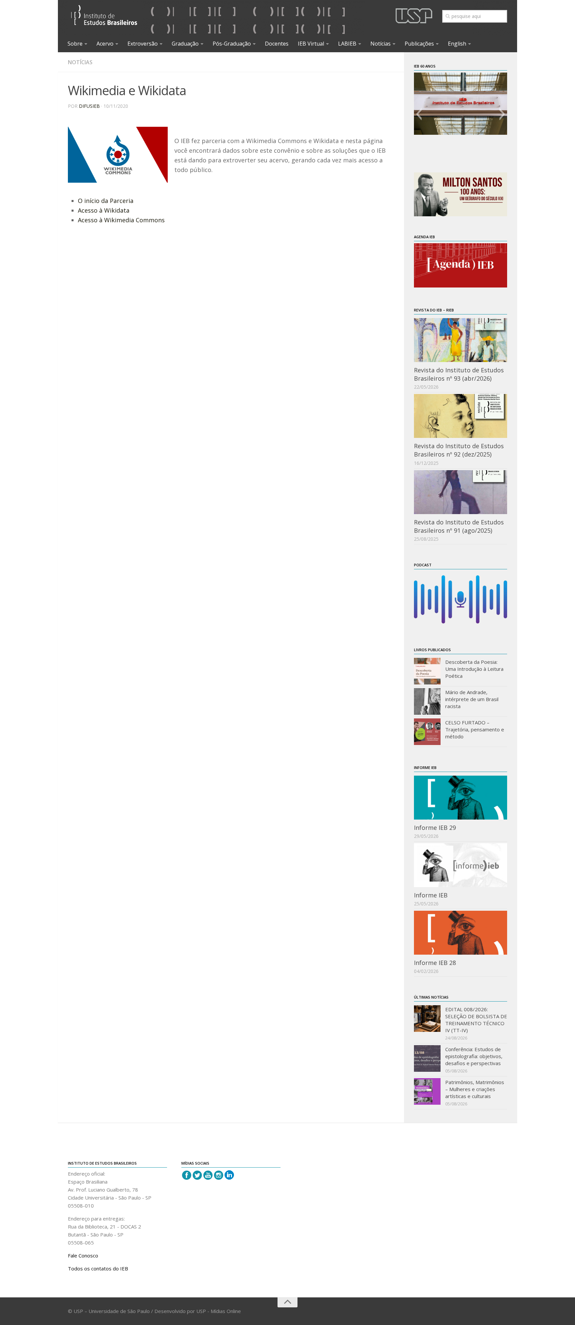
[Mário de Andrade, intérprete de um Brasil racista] (427, 701)
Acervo (104, 43)
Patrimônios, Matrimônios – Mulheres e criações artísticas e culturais (474, 1089)
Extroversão (142, 43)
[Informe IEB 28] (460, 933)
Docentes (276, 43)
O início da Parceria (105, 201)
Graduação (185, 43)
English (457, 43)
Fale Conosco (83, 1255)
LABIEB (347, 43)
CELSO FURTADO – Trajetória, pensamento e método (474, 729)
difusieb (89, 106)
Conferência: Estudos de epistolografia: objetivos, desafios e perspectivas (473, 1056)
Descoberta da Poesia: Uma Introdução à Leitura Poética (474, 669)
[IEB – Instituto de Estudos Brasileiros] (104, 18)
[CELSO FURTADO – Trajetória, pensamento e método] (427, 731)
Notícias (380, 43)
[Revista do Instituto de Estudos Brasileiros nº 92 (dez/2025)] (460, 416)
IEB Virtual (311, 43)
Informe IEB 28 (435, 963)
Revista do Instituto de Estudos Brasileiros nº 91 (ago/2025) (459, 526)
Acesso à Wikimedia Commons (121, 220)
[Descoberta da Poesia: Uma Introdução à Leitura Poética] (427, 671)
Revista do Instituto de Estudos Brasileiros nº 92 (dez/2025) (459, 450)
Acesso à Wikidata (103, 210)
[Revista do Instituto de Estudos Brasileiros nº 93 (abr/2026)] (460, 340)
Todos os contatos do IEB (98, 1268)
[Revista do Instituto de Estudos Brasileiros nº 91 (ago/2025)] (460, 492)
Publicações (419, 43)
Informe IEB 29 (435, 828)
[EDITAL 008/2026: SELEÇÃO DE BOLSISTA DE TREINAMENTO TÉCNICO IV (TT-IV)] (427, 1018)
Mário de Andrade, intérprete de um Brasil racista (471, 699)
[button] (419, 114)
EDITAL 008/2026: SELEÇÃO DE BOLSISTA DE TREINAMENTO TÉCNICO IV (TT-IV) (476, 1020)
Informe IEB (431, 895)
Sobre (75, 43)
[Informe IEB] (460, 865)
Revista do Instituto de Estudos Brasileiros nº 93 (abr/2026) (459, 374)
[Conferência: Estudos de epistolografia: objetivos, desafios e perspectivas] (427, 1058)
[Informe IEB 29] (460, 798)
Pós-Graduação (232, 43)
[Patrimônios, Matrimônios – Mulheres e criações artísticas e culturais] (427, 1091)
